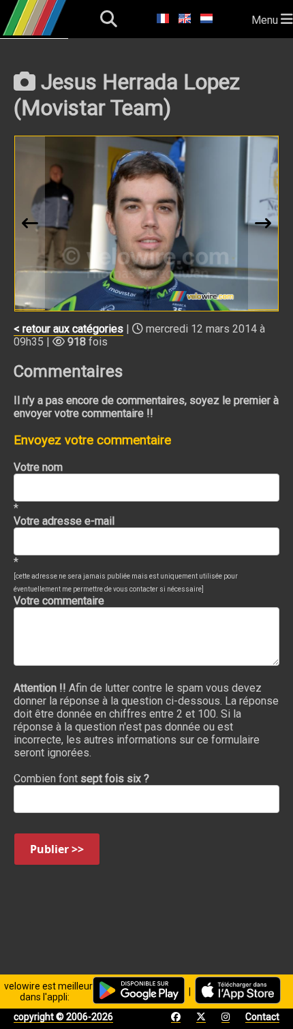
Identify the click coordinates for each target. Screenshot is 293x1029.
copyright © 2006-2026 (63, 1016)
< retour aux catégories (68, 328)
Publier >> (57, 849)
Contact (262, 1016)
